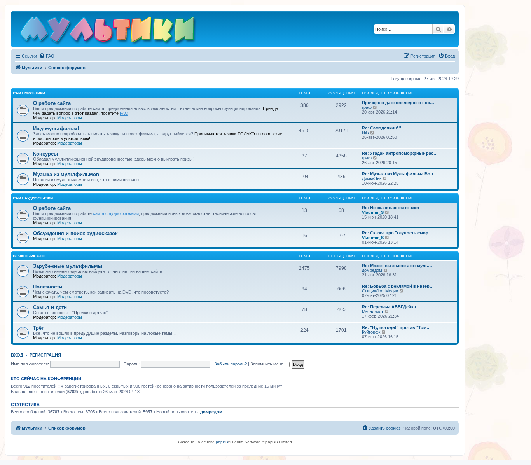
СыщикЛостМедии (380, 290)
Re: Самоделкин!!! (382, 128)
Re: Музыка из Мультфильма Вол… (399, 173)
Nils (365, 132)
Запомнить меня (267, 364)
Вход (17, 355)
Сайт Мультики (29, 93)
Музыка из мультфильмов (66, 174)
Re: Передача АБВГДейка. (389, 306)
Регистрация (45, 355)
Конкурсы (45, 154)
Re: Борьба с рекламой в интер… (398, 286)
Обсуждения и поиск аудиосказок (75, 233)
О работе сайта (52, 103)
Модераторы (69, 117)
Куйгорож (371, 332)
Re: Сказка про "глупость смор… (397, 233)
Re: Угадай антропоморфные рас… (400, 153)
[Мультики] (108, 31)
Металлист (372, 311)
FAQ (124, 113)
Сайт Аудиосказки (33, 198)
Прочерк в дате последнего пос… (398, 102)
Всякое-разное (29, 256)
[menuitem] (46, 56)
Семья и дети (50, 307)
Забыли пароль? (230, 364)
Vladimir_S (373, 212)
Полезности (47, 287)
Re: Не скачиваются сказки (390, 207)
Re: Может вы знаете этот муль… (397, 265)
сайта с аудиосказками (116, 213)
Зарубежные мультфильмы (67, 266)
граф (367, 107)
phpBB (222, 442)
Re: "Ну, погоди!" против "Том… (396, 327)
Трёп (39, 328)
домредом (372, 270)
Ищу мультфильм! (56, 128)
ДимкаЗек (371, 178)
